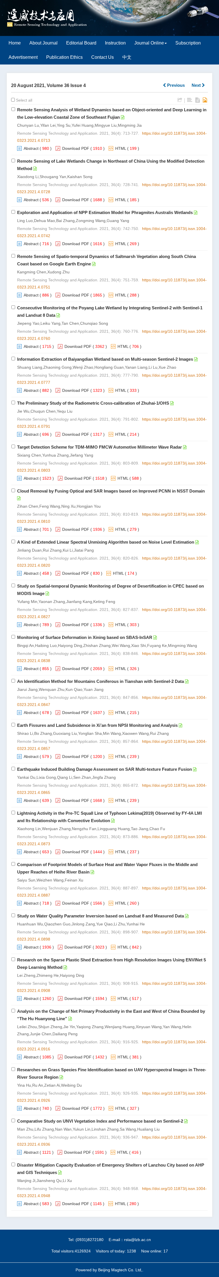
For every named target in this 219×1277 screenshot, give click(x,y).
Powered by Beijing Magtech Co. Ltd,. (109, 1270)
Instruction (115, 43)
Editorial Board (81, 43)
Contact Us (102, 57)
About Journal (43, 43)
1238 (131, 1251)
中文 (126, 57)
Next (197, 85)
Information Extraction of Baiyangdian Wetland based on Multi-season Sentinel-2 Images (105, 359)
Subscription (188, 43)
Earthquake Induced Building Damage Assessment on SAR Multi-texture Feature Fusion (104, 769)
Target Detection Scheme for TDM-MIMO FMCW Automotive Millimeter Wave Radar (99, 447)
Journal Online (149, 43)
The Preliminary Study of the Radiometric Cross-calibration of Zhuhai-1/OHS (93, 403)
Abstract (31, 148)
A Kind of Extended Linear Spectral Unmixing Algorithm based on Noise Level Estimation (105, 542)
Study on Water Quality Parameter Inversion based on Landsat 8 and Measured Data (100, 915)
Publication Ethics (64, 57)
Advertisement (23, 57)
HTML (120, 148)
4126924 (83, 1251)
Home (15, 43)
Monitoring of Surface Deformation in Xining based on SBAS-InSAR (84, 637)
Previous (175, 85)
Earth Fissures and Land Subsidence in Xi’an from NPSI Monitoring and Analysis (97, 725)
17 (165, 1251)
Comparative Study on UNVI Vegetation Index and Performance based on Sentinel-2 (100, 1121)
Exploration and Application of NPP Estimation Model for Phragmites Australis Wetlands (105, 212)
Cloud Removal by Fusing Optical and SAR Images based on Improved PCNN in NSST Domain (111, 491)
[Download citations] (180, 100)
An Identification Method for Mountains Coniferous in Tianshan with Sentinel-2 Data (100, 681)
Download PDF (75, 148)
